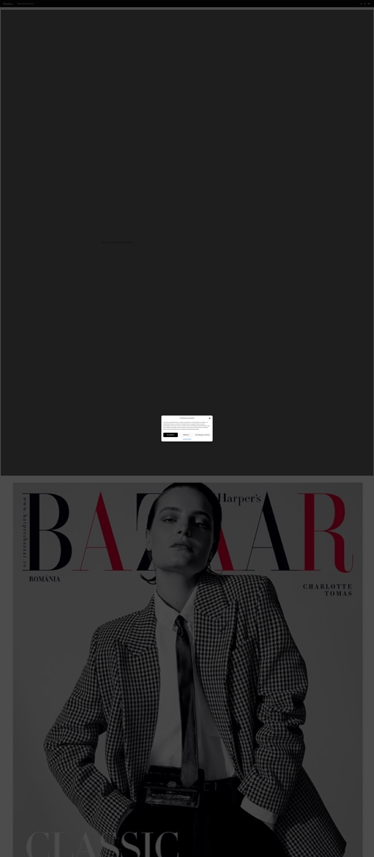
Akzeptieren (170, 435)
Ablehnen (186, 435)
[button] (210, 418)
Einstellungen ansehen (202, 435)
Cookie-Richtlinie (187, 439)
